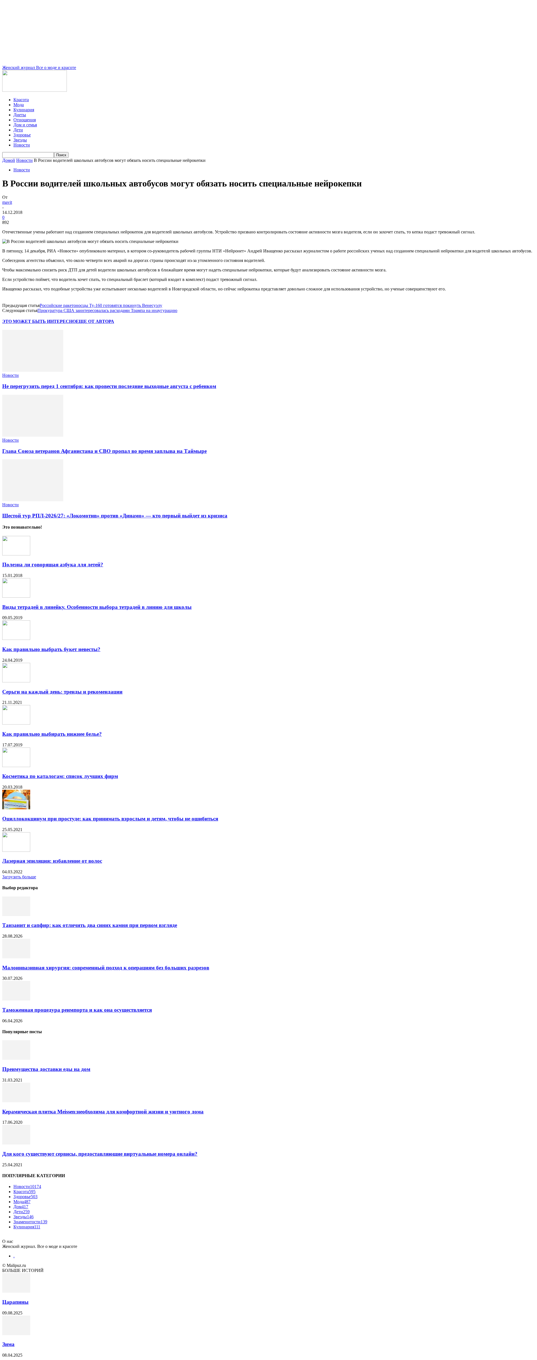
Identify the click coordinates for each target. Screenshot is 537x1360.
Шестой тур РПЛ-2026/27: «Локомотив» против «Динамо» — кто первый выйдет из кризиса (114, 516)
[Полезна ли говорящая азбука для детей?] (16, 554)
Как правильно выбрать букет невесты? (51, 649)
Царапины (15, 1302)
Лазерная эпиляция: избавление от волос (52, 861)
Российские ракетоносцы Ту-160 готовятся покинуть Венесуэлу (101, 305)
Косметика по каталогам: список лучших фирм (60, 776)
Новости (21, 145)
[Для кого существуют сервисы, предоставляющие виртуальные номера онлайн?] (16, 1143)
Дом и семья (25, 124)
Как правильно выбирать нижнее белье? (52, 734)
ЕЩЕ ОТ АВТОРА (95, 321)
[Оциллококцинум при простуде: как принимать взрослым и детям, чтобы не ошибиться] (16, 807)
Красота (21, 99)
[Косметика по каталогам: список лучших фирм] (16, 765)
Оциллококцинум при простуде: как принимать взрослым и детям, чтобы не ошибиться (110, 819)
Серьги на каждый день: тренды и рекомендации (62, 692)
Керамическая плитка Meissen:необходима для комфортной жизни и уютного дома (103, 1112)
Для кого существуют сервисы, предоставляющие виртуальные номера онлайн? (99, 1154)
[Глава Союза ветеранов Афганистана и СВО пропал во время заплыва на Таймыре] (32, 435)
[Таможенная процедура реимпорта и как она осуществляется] (16, 999)
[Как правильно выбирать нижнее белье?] (16, 723)
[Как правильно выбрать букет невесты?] (16, 638)
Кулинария (23, 109)
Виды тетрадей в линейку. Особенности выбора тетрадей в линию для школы (97, 607)
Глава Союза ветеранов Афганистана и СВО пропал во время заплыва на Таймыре (104, 451)
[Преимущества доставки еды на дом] (16, 1058)
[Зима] (16, 1333)
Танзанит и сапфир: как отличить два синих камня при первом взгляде (89, 925)
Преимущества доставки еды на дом (46, 1069)
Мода (18, 104)
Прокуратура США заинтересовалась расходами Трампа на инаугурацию (107, 310)
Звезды (20, 140)
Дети (18, 129)
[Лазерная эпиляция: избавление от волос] (16, 850)
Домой (8, 160)
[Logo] (34, 90)
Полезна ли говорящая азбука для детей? (52, 564)
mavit (7, 202)
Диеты (19, 114)
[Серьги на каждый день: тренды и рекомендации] (16, 680)
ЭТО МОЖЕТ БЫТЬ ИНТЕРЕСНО (39, 321)
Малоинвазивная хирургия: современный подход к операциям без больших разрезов (105, 968)
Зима (8, 1344)
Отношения (24, 119)
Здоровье (22, 135)
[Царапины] (16, 1291)
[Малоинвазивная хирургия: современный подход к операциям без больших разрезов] (16, 956)
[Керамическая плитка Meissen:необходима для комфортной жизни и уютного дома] (16, 1100)
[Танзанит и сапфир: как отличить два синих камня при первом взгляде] (16, 914)
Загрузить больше (19, 876)
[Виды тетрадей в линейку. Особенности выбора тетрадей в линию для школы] (16, 596)
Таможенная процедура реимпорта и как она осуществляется (77, 1010)
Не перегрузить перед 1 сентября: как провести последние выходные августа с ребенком (109, 386)
